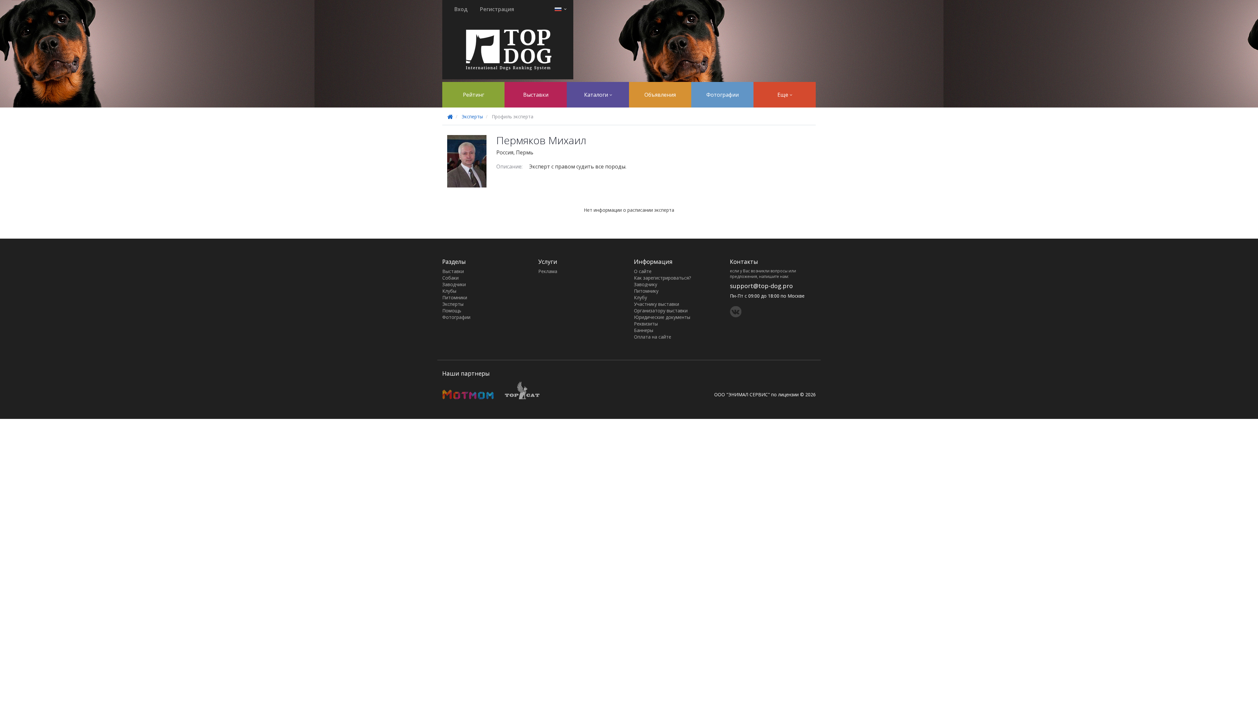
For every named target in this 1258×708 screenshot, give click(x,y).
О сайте (643, 271)
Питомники (454, 297)
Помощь (451, 310)
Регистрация (497, 9)
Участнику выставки (656, 304)
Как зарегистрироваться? (662, 278)
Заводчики (454, 284)
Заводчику (645, 284)
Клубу (640, 297)
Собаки (450, 278)
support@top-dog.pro (761, 286)
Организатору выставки (661, 310)
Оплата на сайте (652, 337)
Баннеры (643, 330)
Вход (460, 9)
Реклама (547, 271)
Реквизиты (646, 324)
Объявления (660, 94)
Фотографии (722, 94)
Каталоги (596, 94)
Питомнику (646, 291)
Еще (783, 94)
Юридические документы (662, 317)
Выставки (535, 94)
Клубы (449, 291)
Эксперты (472, 116)
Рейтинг (473, 94)
